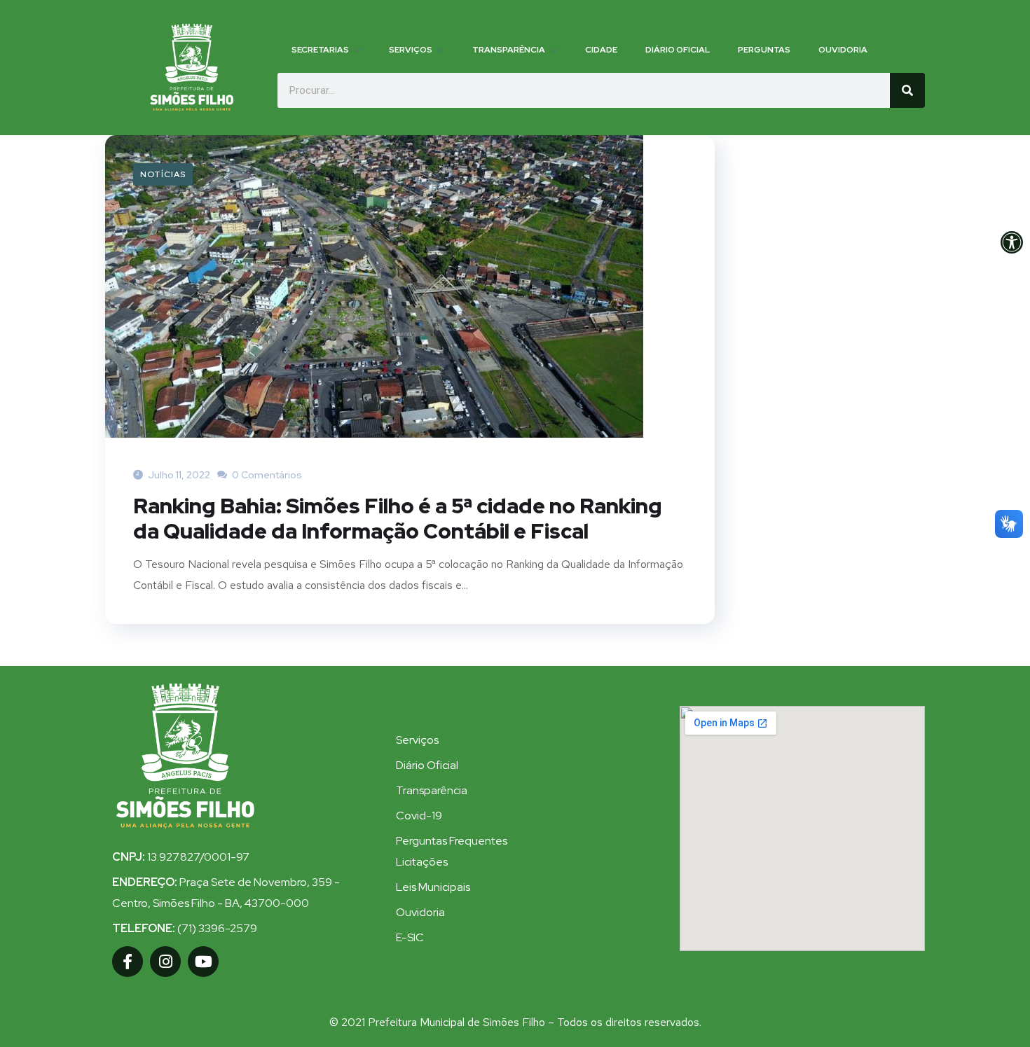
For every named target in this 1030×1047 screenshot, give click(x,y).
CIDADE (601, 49)
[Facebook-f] (127, 961)
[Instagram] (165, 961)
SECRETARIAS (320, 49)
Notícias (163, 174)
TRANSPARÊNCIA (508, 49)
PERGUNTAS (764, 49)
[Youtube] (203, 961)
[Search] (907, 90)
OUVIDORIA (842, 49)
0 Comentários (266, 475)
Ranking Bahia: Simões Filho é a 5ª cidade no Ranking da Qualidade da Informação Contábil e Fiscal (397, 518)
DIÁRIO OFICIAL (677, 49)
